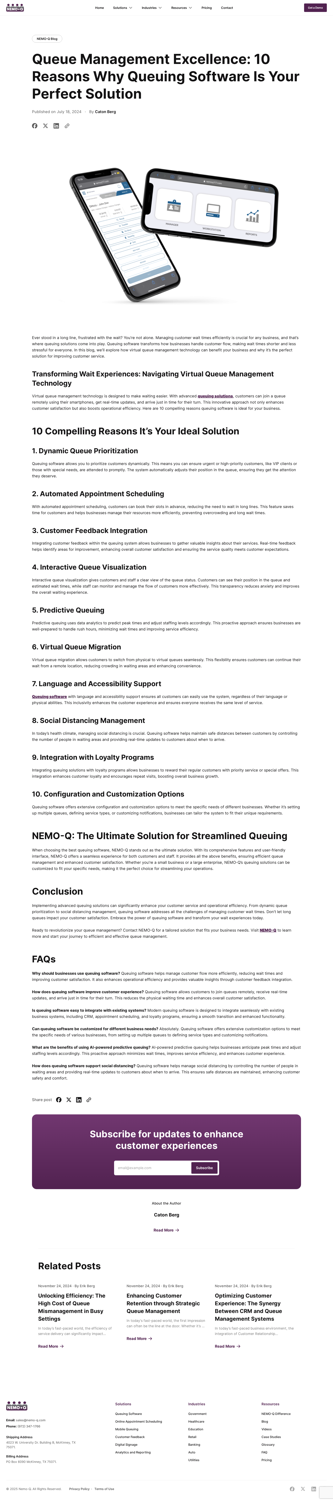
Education (195, 1429)
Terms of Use (104, 1489)
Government (197, 1414)
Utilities (193, 1460)
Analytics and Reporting (133, 1452)
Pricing (207, 8)
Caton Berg (105, 111)
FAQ (264, 1452)
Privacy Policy (79, 1489)
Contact (227, 8)
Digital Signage (126, 1444)
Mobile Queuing (126, 1429)
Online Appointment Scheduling (138, 1421)
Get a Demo (315, 7)
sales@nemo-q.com (30, 1420)
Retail (192, 1437)
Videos (267, 1429)
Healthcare (196, 1421)
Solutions (120, 8)
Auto (191, 1452)
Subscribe (204, 1168)
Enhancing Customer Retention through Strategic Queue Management (163, 1303)
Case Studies (271, 1437)
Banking (194, 1444)
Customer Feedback (130, 1437)
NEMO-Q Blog (47, 39)
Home (99, 8)
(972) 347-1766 (29, 1426)
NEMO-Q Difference (276, 1414)
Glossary (268, 1444)
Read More (164, 1230)
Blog (265, 1421)
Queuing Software (128, 1414)
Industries (149, 8)
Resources (179, 8)
